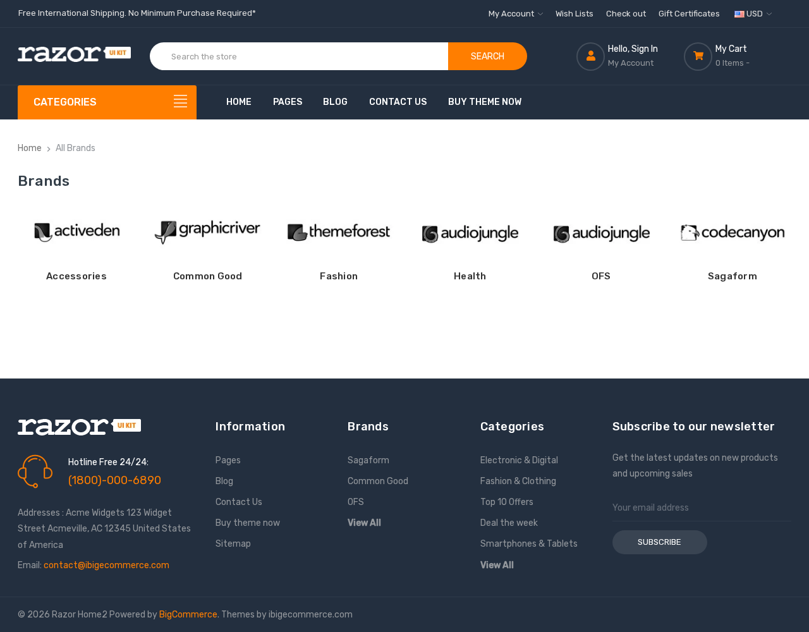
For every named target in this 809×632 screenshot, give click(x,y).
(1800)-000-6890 (114, 480)
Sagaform (732, 276)
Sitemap (233, 543)
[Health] (470, 232)
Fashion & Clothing (518, 481)
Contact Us (398, 102)
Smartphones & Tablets (529, 543)
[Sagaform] (733, 232)
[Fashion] (339, 232)
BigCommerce (188, 614)
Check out (626, 13)
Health (470, 276)
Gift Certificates (689, 13)
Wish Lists (574, 13)
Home (239, 102)
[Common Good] (207, 232)
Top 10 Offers (506, 502)
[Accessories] (77, 232)
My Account (512, 13)
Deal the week (509, 523)
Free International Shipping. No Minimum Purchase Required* (137, 13)
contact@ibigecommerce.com (106, 565)
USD (755, 13)
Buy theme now (484, 102)
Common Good (208, 276)
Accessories (76, 276)
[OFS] (601, 232)
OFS (601, 276)
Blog (335, 102)
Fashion (339, 276)
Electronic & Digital (519, 460)
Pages (287, 102)
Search (487, 56)
